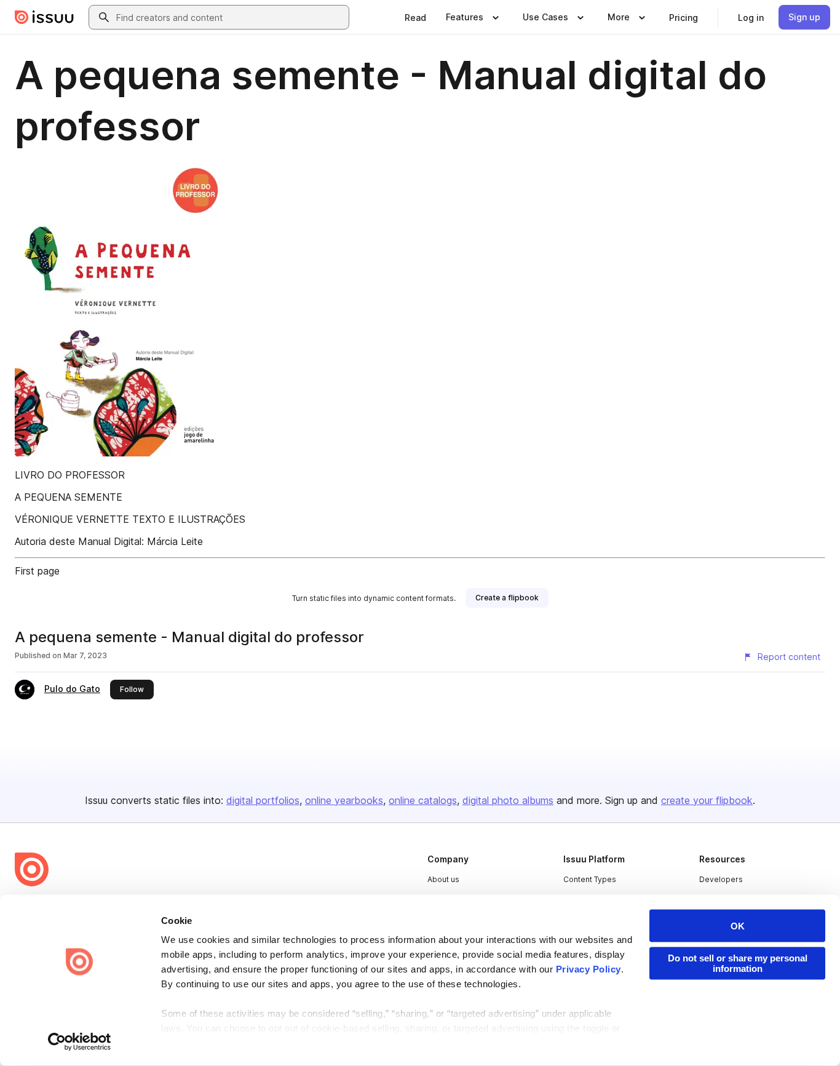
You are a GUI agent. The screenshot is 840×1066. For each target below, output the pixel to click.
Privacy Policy (588, 969)
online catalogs (423, 800)
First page (37, 571)
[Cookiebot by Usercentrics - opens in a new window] (79, 1042)
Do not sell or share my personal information (737, 963)
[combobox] (230, 17)
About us (443, 879)
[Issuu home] (44, 17)
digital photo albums (507, 800)
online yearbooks (344, 800)
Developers (721, 879)
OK (738, 926)
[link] (415, 17)
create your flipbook (707, 800)
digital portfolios (262, 800)
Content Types (589, 879)
